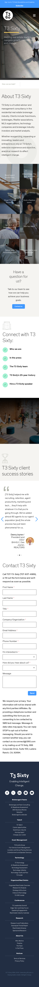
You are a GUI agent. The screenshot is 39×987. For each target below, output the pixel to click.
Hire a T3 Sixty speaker (21, 384)
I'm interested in (11, 652)
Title (5, 609)
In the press (16, 358)
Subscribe (19, 5)
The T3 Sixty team (19, 366)
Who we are (15, 349)
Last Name (8, 598)
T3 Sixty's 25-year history (22, 375)
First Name (9, 587)
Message (7, 673)
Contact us (18, 306)
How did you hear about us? (16, 663)
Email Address (10, 630)
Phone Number (11, 641)
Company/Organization (14, 620)
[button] (34, 15)
